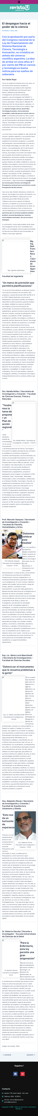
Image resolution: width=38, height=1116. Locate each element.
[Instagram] (22, 1074)
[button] (19, 2)
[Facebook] (15, 1074)
